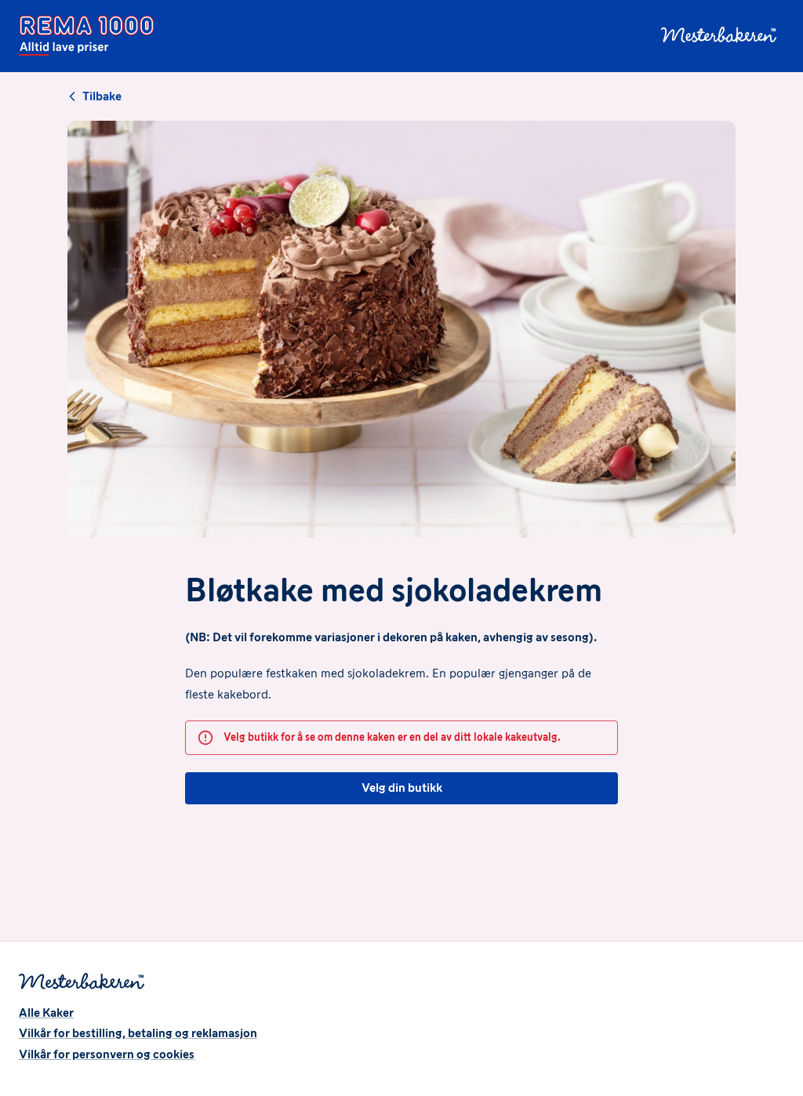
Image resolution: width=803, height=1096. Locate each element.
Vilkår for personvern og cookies (106, 1054)
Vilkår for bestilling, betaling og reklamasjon (138, 1032)
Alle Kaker (46, 1012)
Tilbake (102, 96)
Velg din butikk (402, 787)
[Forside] (86, 36)
